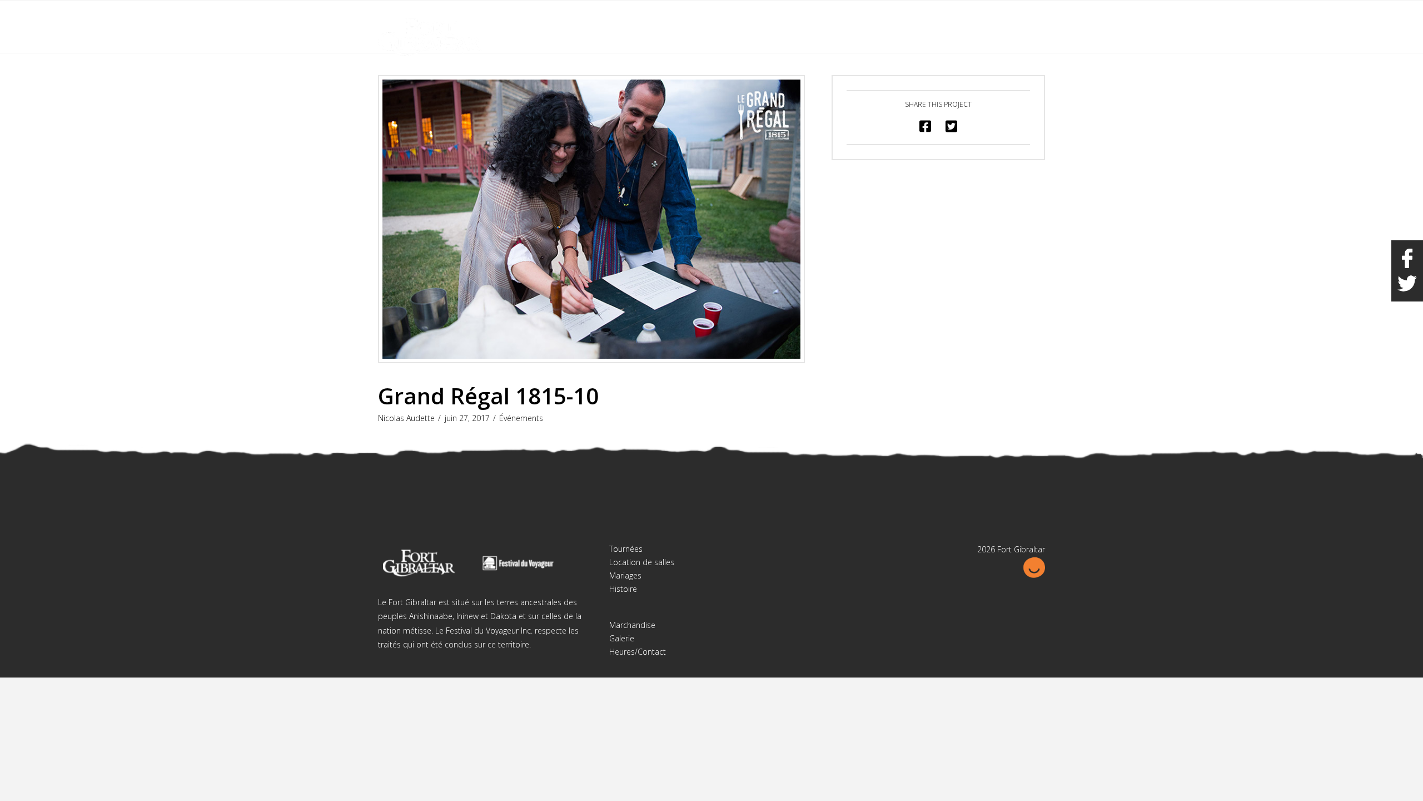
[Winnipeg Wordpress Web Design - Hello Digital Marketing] (1034, 566)
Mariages (625, 575)
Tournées (626, 548)
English (989, 16)
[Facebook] (1015, 18)
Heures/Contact (637, 651)
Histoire (623, 589)
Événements (521, 418)
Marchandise (632, 625)
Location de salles (641, 562)
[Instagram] (1036, 18)
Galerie (621, 638)
